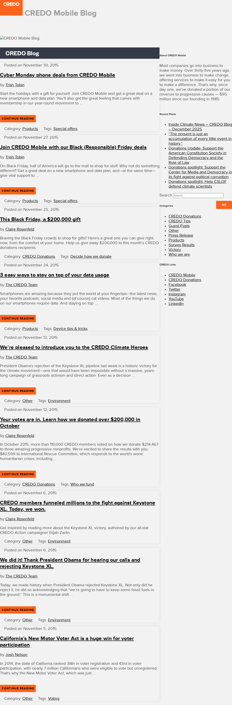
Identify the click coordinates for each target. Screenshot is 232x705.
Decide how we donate (90, 256)
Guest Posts (179, 226)
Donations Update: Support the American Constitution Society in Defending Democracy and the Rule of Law (197, 155)
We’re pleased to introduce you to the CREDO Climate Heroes (74, 347)
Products (30, 128)
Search (166, 195)
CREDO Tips (180, 221)
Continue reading (19, 119)
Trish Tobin (14, 85)
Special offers (65, 128)
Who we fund (82, 484)
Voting (53, 698)
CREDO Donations (38, 256)
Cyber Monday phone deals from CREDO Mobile (57, 75)
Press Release (181, 235)
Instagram (177, 294)
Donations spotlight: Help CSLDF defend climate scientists (198, 184)
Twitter (174, 289)
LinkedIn (176, 303)
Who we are (179, 254)
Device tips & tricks (70, 328)
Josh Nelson (16, 654)
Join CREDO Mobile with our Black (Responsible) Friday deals (73, 147)
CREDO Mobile (182, 275)
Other (27, 400)
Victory (175, 249)
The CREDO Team (21, 284)
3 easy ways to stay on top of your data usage (54, 275)
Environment (59, 400)
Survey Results (182, 245)
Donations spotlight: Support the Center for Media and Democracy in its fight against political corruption (200, 172)
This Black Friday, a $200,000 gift (40, 219)
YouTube (176, 299)
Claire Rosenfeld (19, 229)
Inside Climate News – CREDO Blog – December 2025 (200, 127)
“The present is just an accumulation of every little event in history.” (200, 139)
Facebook (177, 284)
